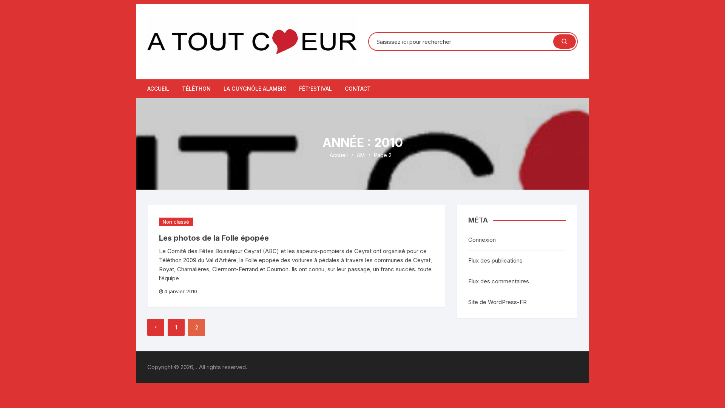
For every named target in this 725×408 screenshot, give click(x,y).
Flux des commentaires (498, 281)
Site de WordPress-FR (497, 302)
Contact (358, 88)
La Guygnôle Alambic (255, 88)
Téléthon (196, 88)
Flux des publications (495, 260)
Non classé (176, 222)
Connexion (482, 239)
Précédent (155, 327)
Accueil (158, 88)
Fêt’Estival (315, 88)
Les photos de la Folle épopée (214, 238)
